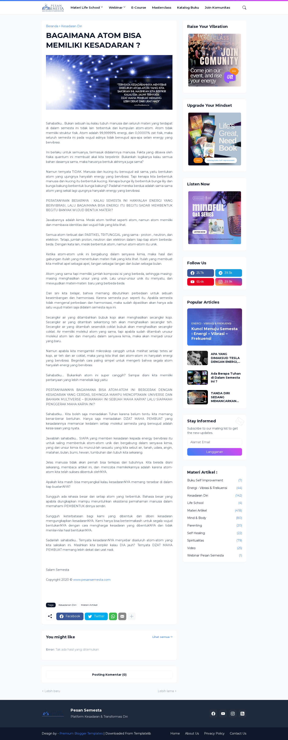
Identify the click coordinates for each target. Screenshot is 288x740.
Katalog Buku (188, 7)
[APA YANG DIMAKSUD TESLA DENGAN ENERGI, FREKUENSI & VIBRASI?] (197, 358)
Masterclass (161, 7)
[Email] (122, 616)
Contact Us (238, 733)
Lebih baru (52, 691)
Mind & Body (214, 518)
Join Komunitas (217, 7)
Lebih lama (166, 691)
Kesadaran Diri (71, 26)
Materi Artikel (89, 604)
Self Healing (214, 533)
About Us (192, 733)
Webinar (115, 7)
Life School (214, 503)
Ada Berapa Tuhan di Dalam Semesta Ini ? (226, 377)
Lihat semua (161, 637)
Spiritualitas (214, 540)
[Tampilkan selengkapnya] (132, 616)
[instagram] (233, 713)
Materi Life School (85, 7)
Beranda (52, 26)
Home (175, 733)
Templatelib (142, 733)
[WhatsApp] (113, 616)
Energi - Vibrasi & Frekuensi (214, 488)
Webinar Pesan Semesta (214, 555)
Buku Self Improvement (214, 480)
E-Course (138, 7)
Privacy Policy (214, 733)
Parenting (214, 525)
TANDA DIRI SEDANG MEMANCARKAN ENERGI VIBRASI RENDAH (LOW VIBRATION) (223, 397)
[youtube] (223, 713)
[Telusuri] (242, 7)
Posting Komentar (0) (109, 675)
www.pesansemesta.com (91, 580)
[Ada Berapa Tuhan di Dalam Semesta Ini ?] (197, 377)
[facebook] (213, 713)
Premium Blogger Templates (81, 733)
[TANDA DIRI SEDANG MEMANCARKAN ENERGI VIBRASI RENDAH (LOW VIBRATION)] (197, 397)
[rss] (242, 713)
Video (214, 548)
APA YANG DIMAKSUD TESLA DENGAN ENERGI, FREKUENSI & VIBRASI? (225, 358)
